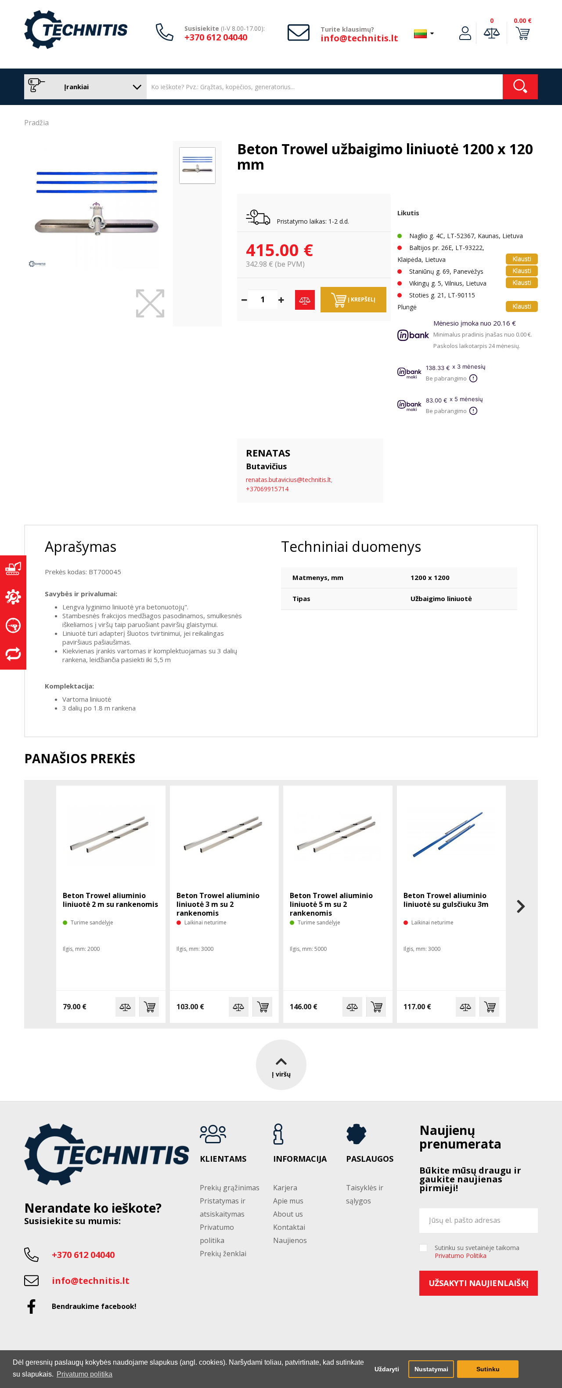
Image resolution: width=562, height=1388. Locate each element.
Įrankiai (75, 86)
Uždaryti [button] (387, 1369)
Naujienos (290, 1240)
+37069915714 (267, 489)
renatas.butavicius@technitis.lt (288, 479)
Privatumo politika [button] (84, 1374)
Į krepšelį (360, 299)
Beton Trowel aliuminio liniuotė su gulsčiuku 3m (446, 900)
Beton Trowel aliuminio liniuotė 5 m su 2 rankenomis (331, 904)
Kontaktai (289, 1227)
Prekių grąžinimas (229, 1187)
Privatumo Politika (460, 1255)
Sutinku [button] (488, 1369)
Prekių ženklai (223, 1253)
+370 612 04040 (215, 37)
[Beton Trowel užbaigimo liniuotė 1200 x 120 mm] (96, 206)
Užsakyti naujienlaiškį (479, 1283)
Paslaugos (369, 1159)
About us (288, 1214)
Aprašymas (80, 546)
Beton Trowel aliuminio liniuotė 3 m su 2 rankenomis (218, 904)
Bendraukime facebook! (94, 1306)
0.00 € (523, 20)
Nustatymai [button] (431, 1369)
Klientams (223, 1159)
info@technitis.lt (359, 38)
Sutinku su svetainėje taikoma (477, 1252)
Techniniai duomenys (351, 546)
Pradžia (36, 122)
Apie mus (288, 1201)
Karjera (285, 1187)
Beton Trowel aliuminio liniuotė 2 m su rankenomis (110, 900)
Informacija (300, 1159)
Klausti (521, 258)
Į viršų (281, 1074)
